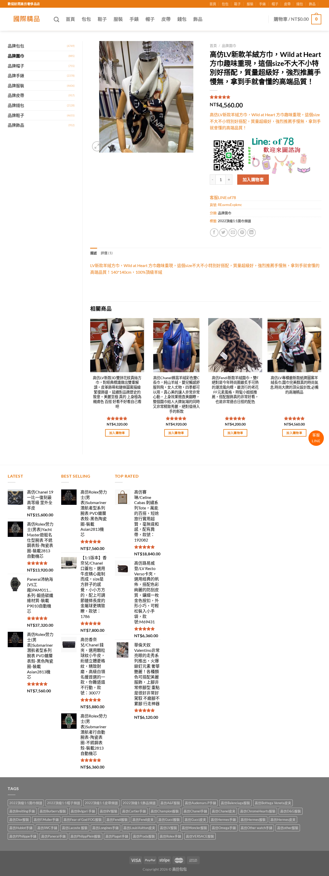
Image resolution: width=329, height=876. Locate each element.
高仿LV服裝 (168, 828)
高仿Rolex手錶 (170, 836)
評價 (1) (107, 253)
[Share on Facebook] (214, 232)
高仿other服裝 (287, 828)
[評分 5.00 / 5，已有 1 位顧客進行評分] (266, 97)
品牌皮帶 (16, 95)
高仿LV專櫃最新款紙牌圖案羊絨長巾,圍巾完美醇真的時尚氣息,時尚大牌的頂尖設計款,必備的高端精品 (294, 385)
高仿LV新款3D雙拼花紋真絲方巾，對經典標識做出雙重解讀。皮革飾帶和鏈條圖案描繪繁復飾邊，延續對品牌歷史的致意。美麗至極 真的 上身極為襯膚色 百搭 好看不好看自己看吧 (117, 392)
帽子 (275, 4)
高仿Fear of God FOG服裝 (82, 820)
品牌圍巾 (16, 55)
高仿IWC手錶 (47, 828)
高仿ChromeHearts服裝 (258, 811)
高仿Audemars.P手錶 (200, 803)
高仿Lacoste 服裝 (75, 828)
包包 (225, 4)
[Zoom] (97, 146)
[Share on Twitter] (223, 232)
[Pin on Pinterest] (242, 232)
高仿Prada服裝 (144, 836)
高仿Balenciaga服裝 (235, 803)
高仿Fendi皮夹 (143, 820)
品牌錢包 (16, 105)
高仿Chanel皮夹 (223, 811)
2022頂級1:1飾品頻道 (139, 803)
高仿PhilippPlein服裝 (85, 836)
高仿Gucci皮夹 (195, 820)
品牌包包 (16, 45)
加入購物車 (253, 179)
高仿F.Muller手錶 (46, 820)
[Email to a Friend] (233, 232)
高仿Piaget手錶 (116, 836)
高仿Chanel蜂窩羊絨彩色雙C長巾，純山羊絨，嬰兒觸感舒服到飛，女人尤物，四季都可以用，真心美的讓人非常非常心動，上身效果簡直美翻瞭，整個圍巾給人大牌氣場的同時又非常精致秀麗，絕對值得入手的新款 (176, 395)
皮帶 (287, 4)
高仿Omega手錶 (224, 828)
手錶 (262, 4)
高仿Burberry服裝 (53, 811)
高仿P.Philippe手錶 (22, 836)
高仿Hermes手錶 (223, 820)
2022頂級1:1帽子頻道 (63, 803)
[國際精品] (27, 19)
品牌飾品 (16, 125)
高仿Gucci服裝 (169, 820)
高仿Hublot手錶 (21, 828)
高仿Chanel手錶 (195, 811)
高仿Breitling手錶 (22, 811)
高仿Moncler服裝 (194, 828)
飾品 (312, 4)
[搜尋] (56, 19)
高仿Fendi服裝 (117, 820)
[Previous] (90, 382)
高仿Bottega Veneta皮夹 (273, 803)
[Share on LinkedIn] (251, 232)
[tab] (93, 253)
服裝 (250, 4)
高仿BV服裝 (108, 811)
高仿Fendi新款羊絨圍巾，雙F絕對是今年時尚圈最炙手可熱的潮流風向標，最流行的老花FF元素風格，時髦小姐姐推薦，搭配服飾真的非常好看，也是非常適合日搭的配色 (235, 390)
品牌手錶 (16, 75)
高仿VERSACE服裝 (200, 836)
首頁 (212, 4)
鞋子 (237, 4)
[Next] (321, 382)
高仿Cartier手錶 (134, 811)
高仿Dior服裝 (19, 820)
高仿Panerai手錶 (53, 836)
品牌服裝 (16, 85)
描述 (93, 253)
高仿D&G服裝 (290, 811)
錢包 (299, 4)
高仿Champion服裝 (165, 811)
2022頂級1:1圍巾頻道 (234, 221)
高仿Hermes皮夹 (283, 820)
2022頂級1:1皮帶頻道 (101, 803)
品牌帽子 (16, 65)
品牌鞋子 (16, 115)
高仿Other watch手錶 (256, 828)
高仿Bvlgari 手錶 (83, 811)
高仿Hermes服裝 (253, 820)
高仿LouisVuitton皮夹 (139, 828)
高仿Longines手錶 (105, 828)
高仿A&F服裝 (170, 803)
